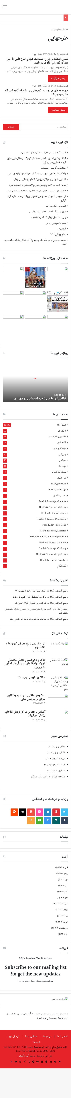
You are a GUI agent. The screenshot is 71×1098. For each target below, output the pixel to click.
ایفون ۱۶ (62, 229)
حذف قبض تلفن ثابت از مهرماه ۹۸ (30, 591)
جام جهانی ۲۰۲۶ (58, 234)
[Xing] (56, 820)
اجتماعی (61, 431)
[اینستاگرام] (47, 820)
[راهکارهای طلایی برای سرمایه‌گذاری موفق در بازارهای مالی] (58, 701)
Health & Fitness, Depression (52, 519)
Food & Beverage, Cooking (52, 549)
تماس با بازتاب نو (56, 747)
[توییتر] (64, 812)
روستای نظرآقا (61, 609)
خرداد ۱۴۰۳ (63, 922)
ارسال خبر (14, 1036)
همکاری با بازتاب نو (56, 771)
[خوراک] (31, 820)
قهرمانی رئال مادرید (56, 206)
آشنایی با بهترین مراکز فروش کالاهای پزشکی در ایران (39, 179)
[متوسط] (39, 820)
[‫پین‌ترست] (56, 812)
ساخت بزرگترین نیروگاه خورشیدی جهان (27, 619)
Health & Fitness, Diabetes (53, 531)
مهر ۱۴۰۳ (64, 898)
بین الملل (61, 478)
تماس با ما (62, 1036)
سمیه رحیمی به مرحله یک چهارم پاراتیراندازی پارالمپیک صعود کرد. (35, 242)
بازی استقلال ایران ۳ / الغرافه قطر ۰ (48, 217)
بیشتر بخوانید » (58, 78)
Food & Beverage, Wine (54, 525)
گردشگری (61, 566)
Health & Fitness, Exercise (53, 560)
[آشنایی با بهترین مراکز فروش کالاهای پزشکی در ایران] (58, 717)
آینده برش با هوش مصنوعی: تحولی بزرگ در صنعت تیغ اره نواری (37, 198)
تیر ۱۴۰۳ (64, 916)
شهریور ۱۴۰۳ (62, 904)
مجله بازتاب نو (58, 472)
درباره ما (47, 1036)
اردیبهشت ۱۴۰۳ (61, 928)
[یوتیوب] (31, 812)
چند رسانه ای (59, 496)
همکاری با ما (31, 1036)
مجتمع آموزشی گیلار (58, 591)
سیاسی (62, 460)
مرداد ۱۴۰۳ (63, 910)
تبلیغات (36, 1042)
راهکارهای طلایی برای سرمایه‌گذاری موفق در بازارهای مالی (37, 174)
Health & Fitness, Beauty (53, 513)
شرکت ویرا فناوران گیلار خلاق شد (30, 603)
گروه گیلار (24, 1056)
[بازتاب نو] (55, 7)
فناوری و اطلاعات (57, 437)
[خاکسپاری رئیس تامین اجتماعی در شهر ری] (35, 382)
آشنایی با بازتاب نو (56, 753)
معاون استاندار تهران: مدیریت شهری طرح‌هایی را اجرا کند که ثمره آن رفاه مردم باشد (37, 61)
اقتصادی (61, 443)
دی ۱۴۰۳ (64, 880)
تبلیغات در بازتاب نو (55, 759)
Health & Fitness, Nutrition (52, 543)
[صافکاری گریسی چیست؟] (58, 683)
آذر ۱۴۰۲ (64, 934)
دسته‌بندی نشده (58, 484)
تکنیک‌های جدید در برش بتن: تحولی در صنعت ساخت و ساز (36, 191)
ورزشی (62, 455)
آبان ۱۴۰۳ (64, 892)
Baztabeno (61, 55)
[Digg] (22, 812)
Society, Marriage (57, 490)
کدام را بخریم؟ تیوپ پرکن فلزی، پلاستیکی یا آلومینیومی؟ (37, 185)
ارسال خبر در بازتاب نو (54, 765)
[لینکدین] (47, 812)
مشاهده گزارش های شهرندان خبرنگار (48, 777)
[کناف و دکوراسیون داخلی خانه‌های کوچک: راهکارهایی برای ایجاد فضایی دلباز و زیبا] (58, 665)
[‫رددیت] (14, 812)
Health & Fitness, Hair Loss (52, 507)
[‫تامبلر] (64, 820)
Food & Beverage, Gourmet (52, 502)
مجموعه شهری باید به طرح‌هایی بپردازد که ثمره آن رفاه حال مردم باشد (36, 92)
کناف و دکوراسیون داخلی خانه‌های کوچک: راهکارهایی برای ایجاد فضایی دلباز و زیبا (36, 160)
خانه (63, 30)
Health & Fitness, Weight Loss (51, 554)
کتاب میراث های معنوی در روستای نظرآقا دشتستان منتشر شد (36, 611)
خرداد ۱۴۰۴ (63, 867)
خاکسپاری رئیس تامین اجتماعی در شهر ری (40, 398)
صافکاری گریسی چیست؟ (53, 168)
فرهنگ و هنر (60, 449)
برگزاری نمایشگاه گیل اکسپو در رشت (29, 597)
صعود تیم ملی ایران (56, 223)
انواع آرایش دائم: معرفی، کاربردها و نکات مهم (43, 153)
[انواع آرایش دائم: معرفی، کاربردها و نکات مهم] (58, 649)
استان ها (61, 425)
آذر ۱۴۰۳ (64, 886)
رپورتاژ (62, 466)
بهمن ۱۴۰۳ (63, 873)
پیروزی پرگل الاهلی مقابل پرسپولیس (47, 212)
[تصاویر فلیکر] (39, 812)
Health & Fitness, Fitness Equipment (48, 537)
